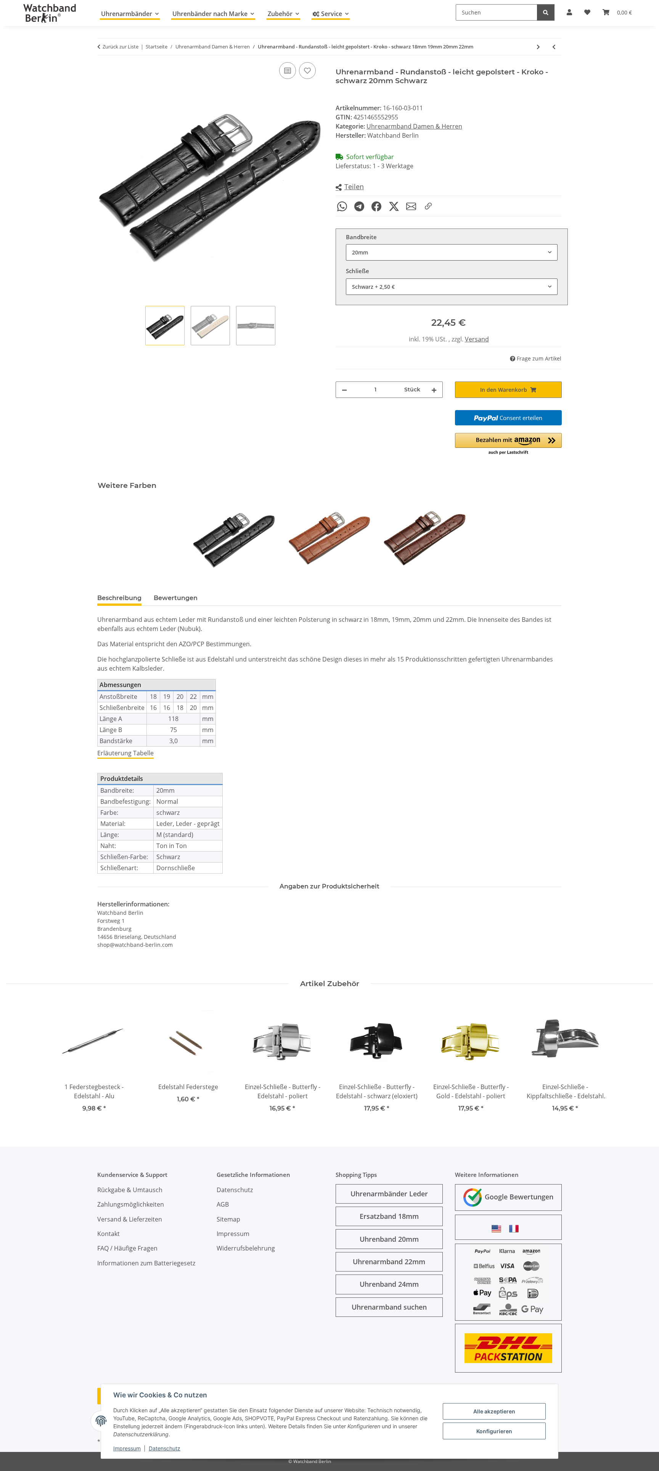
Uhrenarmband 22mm (389, 1261)
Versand (477, 339)
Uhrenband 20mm (389, 1239)
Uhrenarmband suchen (389, 1307)
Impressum (127, 1448)
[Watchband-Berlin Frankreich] (516, 1228)
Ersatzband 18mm (389, 1216)
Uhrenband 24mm (389, 1284)
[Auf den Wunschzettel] (307, 70)
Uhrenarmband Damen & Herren (414, 126)
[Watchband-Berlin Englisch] (498, 1228)
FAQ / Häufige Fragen (127, 1248)
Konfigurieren (494, 1431)
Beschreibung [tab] (119, 598)
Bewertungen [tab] (176, 598)
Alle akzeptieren (494, 1411)
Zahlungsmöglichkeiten (130, 1204)
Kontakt (108, 1234)
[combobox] (452, 252)
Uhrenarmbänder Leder (389, 1193)
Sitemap (228, 1219)
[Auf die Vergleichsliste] (287, 70)
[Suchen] (546, 12)
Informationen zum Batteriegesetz (146, 1263)
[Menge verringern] (344, 390)
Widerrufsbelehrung (246, 1248)
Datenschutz (164, 1448)
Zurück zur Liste (120, 46)
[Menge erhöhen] (434, 390)
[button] (350, 187)
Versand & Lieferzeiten (129, 1219)
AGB (223, 1204)
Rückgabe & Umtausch (129, 1190)
